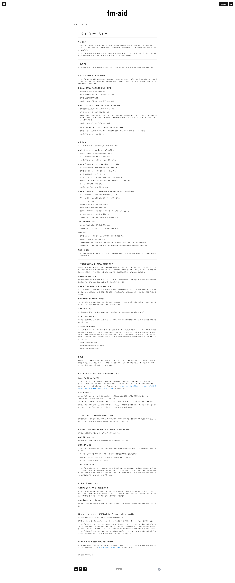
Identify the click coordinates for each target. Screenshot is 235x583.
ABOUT (84, 25)
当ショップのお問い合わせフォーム (109, 547)
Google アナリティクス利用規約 (128, 386)
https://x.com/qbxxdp (159, 569)
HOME (76, 25)
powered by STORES (115, 569)
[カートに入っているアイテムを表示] (231, 4)
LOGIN (223, 4)
